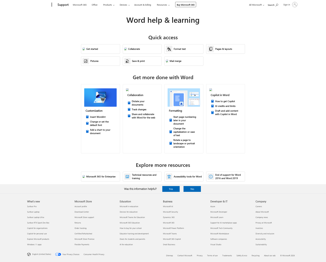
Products (107, 4)
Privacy (200, 255)
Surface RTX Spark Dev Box (38, 222)
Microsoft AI (168, 206)
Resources (162, 4)
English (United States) (41, 254)
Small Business (169, 244)
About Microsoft (262, 212)
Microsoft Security (170, 212)
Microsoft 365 (80, 4)
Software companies (218, 239)
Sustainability (261, 244)
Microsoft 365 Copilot (172, 239)
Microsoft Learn (216, 217)
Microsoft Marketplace (219, 233)
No (192, 189)
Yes (171, 189)
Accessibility (261, 239)
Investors (259, 228)
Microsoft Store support (84, 217)
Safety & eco (242, 255)
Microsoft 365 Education (130, 222)
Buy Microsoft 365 (186, 4)
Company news (262, 217)
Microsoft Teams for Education (132, 217)
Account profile (81, 206)
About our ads (270, 255)
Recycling (255, 255)
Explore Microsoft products (38, 239)
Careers (259, 206)
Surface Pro (32, 206)
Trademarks (227, 255)
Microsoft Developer (218, 212)
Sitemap (169, 255)
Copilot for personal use (37, 233)
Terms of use (212, 255)
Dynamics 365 (169, 217)
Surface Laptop (33, 212)
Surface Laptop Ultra (35, 217)
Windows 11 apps (34, 244)
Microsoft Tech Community (221, 228)
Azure (212, 206)
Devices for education (129, 212)
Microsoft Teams (170, 233)
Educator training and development (134, 233)
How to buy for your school (131, 228)
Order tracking (80, 228)
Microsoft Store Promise (84, 239)
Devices (123, 4)
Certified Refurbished (83, 233)
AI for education (126, 244)
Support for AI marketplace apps (223, 222)
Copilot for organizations (37, 228)
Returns (78, 222)
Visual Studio (215, 244)
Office (94, 4)
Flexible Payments (82, 244)
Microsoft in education (129, 206)
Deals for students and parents (132, 239)
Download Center (82, 212)
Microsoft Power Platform (173, 228)
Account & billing (142, 4)
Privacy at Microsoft (264, 222)
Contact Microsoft (184, 255)
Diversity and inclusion (265, 233)
